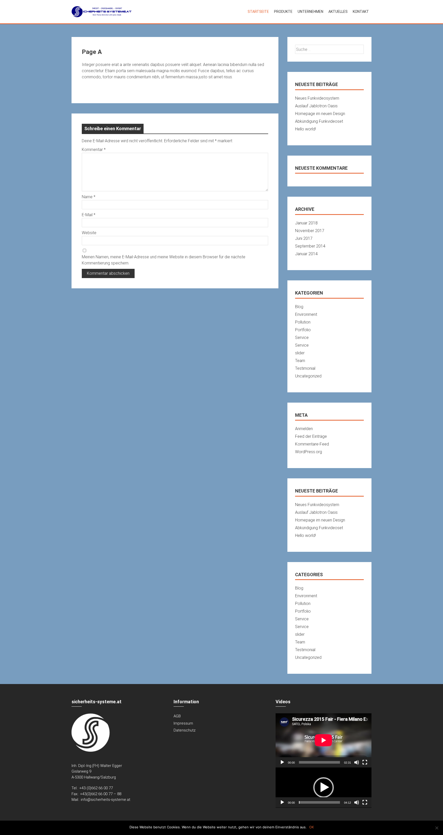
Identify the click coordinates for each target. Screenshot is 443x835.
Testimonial (305, 368)
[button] (323, 787)
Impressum (183, 723)
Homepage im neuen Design (320, 113)
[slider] (319, 802)
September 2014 (310, 246)
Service (302, 337)
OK (311, 827)
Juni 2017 (304, 238)
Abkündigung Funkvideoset (319, 121)
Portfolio (303, 329)
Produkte (283, 12)
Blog (299, 306)
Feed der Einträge (311, 436)
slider (300, 352)
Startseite (258, 12)
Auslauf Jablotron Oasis (316, 105)
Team (300, 360)
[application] (323, 740)
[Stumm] (356, 762)
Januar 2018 (306, 223)
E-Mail (88, 214)
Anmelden (304, 428)
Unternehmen (310, 12)
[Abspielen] (282, 762)
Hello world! (305, 129)
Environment (306, 314)
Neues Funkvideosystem (317, 98)
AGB (177, 716)
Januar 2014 (306, 253)
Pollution (302, 322)
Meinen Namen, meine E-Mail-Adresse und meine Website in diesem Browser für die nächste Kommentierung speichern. (163, 259)
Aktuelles (338, 12)
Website (89, 232)
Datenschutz (185, 730)
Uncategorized (308, 376)
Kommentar (94, 149)
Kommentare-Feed (312, 444)
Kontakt (361, 12)
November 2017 (309, 230)
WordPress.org (308, 451)
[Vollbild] (364, 762)
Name (88, 196)
